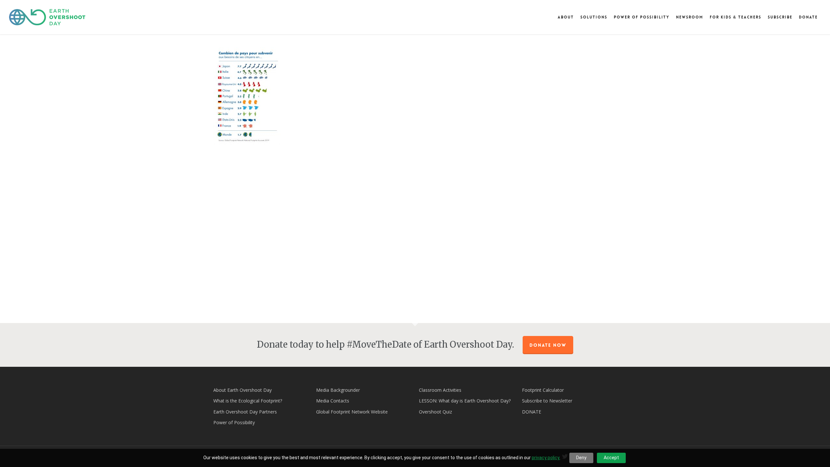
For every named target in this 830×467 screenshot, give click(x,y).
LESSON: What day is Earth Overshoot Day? (465, 401)
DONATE (531, 412)
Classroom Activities (440, 390)
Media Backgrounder (338, 390)
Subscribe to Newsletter (547, 401)
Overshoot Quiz (435, 412)
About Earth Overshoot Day (242, 390)
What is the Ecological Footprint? (247, 401)
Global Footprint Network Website (352, 412)
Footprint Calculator (543, 390)
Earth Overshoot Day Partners (245, 412)
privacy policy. (546, 457)
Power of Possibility (234, 422)
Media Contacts (332, 401)
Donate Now (547, 345)
